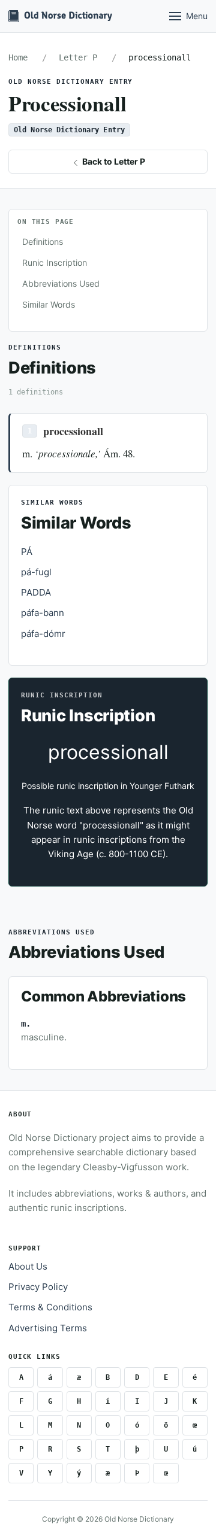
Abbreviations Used (61, 283)
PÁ (26, 551)
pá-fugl (36, 572)
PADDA (36, 592)
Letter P (78, 57)
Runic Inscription (54, 262)
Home (18, 57)
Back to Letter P (112, 161)
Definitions (42, 241)
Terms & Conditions (50, 1307)
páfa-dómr (43, 633)
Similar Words (48, 304)
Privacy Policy (38, 1286)
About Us (27, 1266)
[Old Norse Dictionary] (60, 16)
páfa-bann (42, 612)
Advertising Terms (47, 1328)
